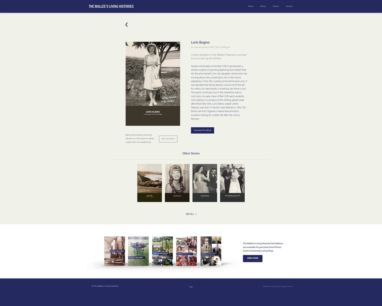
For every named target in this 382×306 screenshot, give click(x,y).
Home (250, 6)
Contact (289, 6)
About (263, 6)
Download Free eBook (202, 130)
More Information (168, 139)
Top (191, 287)
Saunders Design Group (282, 286)
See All (190, 214)
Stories (276, 6)
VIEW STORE (252, 258)
